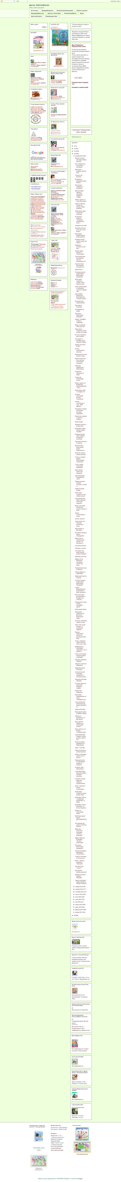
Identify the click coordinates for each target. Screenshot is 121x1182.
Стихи (33, 288)
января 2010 (78, 912)
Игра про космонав (36, 249)
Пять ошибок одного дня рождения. (79, 471)
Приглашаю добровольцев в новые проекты (80, 235)
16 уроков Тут (35, 80)
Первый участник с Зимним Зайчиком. (80, 876)
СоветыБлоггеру (35, 189)
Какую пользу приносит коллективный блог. (58, 292)
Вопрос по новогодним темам (79, 812)
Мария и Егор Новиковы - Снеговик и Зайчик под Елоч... (79, 562)
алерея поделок (82, 1050)
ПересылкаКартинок (39, 212)
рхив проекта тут (56, 132)
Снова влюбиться (56, 1148)
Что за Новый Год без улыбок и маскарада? (80, 165)
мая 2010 (78, 902)
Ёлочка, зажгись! (80, 518)
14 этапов (60, 267)
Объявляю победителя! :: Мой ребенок (79, 367)
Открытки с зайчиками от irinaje (79, 373)
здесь (38, 1150)
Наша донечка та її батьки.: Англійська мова (80, 730)
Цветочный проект (36, 16)
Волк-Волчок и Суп (57, 199)
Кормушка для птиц (80, 556)
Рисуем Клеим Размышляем (65, 10)
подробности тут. (60, 66)
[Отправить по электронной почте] (75, 78)
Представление (55, 163)
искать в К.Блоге (39, 207)
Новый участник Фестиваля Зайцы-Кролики (81, 159)
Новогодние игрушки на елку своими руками (80, 494)
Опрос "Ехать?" (55, 1142)
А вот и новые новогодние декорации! (79, 466)
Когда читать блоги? (38, 208)
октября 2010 (79, 889)
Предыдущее (86, 130)
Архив (82, 13)
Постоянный (54, 301)
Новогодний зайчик (80, 609)
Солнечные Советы (37, 215)
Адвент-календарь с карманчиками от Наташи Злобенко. (81, 882)
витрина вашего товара (37, 236)
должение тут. (86, 979)
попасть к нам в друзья (39, 226)
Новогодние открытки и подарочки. (79, 186)
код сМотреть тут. (38, 50)
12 (74, 148)
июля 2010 (78, 897)
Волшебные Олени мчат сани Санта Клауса (80, 229)
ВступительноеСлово (78, 1107)
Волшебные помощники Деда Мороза (80, 181)
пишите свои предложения (37, 112)
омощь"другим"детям (39, 203)
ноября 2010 (78, 886)
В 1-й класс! (34, 10)
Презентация (54, 96)
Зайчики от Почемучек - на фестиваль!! (80, 717)
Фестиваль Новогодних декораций (79, 315)
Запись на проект (76, 1081)
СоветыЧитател (35, 187)
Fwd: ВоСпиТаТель (80, 545)
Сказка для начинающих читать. (79, 379)
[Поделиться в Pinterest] (81, 78)
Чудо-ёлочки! (79, 269)
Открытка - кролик (80, 548)
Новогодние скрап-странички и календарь (80, 212)
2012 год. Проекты (37, 108)
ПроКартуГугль (35, 139)
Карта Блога (38, 62)
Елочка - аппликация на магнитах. (80, 350)
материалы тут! (77, 931)
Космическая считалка (37, 247)
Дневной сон (85, 1030)
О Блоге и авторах (82, 10)
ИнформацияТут (37, 169)
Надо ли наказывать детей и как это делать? (80, 756)
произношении (76, 997)
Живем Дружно (36, 205)
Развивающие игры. (51, 16)
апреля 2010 (78, 904)
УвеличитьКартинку (39, 204)
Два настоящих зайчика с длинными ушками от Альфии (79, 194)
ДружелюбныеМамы (37, 170)
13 (74, 146)
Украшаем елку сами (81, 225)
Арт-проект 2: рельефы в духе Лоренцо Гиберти (80, 340)
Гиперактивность (76, 1028)
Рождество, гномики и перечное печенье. (81, 417)
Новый (53, 302)
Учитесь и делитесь (38, 200)
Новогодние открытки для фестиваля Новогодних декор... (79, 615)
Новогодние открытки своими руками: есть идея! (81, 330)
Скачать (81, 1083)
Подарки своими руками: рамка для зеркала (81, 241)
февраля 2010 (79, 909)
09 (74, 915)
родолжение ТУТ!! (56, 134)
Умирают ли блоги (37, 198)
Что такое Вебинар (37, 219)
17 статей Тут (34, 84)
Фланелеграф (78, 421)
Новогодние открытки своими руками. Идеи (80, 793)
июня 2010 (78, 899)
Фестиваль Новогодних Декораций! (79, 846)
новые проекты (38, 265)
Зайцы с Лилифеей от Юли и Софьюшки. (80, 321)
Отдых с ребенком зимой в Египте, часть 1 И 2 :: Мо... (81, 642)
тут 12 (52, 193)
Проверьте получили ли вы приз (80, 246)
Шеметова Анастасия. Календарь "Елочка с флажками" (79, 832)
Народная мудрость (38, 199)
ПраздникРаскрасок (47, 10)
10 (74, 153)
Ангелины (55, 197)
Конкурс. (53, 82)
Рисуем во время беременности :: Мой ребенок (80, 743)
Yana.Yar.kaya (63, 1127)
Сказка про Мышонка (57, 195)
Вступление (75, 995)
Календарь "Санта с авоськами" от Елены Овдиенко (80, 806)
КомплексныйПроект (70, 13)
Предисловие (35, 79)
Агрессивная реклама (38, 202)
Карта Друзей (40, 157)
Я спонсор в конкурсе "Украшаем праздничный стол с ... (79, 220)
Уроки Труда (36, 209)
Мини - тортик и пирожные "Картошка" (79, 862)
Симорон (34, 216)
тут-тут (40, 98)
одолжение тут (56, 99)
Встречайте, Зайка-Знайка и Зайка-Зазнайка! (80, 430)
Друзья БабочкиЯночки (39, 5)
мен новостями (36, 225)
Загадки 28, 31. (55, 251)
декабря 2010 (79, 156)
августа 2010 (79, 894)
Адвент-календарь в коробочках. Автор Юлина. (80, 852)
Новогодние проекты (37, 110)
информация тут (76, 1030)
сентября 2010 (79, 891)
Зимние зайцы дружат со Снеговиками (79, 252)
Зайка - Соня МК (80, 747)
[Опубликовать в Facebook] (80, 78)
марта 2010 (78, 907)
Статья (34, 283)
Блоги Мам (34, 166)
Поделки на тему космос (38, 244)
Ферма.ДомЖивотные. (37, 13)
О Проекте (53, 130)
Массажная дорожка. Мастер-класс (80, 171)
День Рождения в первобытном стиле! (80, 477)
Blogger (80, 1178)
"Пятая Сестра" (62, 1129)
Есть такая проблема (56, 1146)
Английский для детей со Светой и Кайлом (81, 825)
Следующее (76, 130)
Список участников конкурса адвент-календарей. (80, 655)
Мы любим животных (59, 304)
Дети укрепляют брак (57, 1150)
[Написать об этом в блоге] (77, 78)
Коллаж (34, 282)
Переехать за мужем (56, 1139)
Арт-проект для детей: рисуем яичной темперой (80, 552)
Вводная (34, 83)
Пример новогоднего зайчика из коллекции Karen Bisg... (80, 635)
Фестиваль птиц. (35, 109)
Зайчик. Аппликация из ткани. (80, 514)
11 (74, 151)
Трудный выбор (55, 1141)
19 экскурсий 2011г (36, 140)
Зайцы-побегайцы (80, 709)
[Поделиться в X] (78, 78)
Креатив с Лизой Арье (54, 13)
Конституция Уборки (38, 217)
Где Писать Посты (38, 211)
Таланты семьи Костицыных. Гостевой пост (79, 265)
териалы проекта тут (58, 97)
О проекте (75, 946)
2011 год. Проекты (37, 106)
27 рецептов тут (35, 99)
